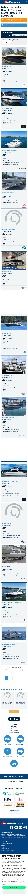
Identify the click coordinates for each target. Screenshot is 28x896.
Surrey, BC (5, 42)
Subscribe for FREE (14, 711)
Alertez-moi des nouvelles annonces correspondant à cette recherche (14, 20)
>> (21, 678)
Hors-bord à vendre (8, 756)
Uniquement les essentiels (14, 892)
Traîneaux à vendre (14, 769)
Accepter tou (14, 887)
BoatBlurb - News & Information (11, 689)
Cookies (3, 845)
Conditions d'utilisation (6, 843)
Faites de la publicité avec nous (8, 850)
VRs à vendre (7, 744)
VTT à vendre (20, 756)
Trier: (9, 35)
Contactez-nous (5, 848)
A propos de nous (5, 847)
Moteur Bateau (6, 41)
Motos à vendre (20, 744)
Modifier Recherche (9, 25)
